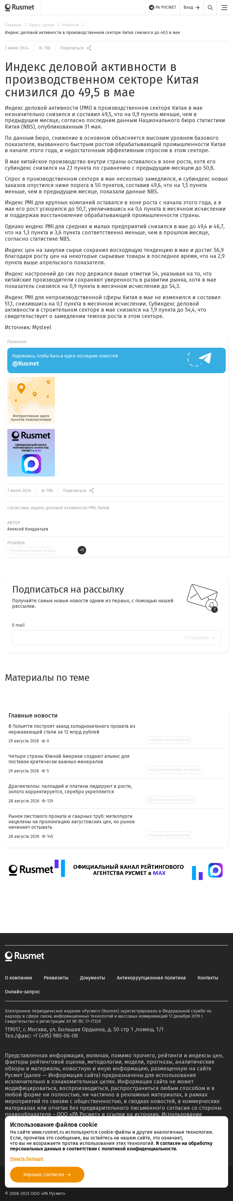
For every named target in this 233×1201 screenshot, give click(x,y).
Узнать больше (26, 1159)
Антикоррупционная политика (151, 978)
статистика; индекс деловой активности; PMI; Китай (58, 507)
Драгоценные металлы (171, 799)
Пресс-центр (42, 25)
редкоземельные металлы (174, 769)
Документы (92, 978)
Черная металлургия (169, 739)
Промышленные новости (33, 550)
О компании (18, 978)
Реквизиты (56, 978)
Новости (71, 25)
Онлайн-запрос (22, 992)
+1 (82, 550)
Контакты (208, 978)
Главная (13, 25)
